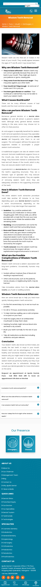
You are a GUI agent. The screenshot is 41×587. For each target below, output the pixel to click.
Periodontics (7, 553)
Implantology (8, 539)
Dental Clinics (8, 498)
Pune (11, 24)
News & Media (8, 489)
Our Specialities (8, 509)
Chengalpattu (12, 449)
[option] (12, 444)
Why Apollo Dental (9, 486)
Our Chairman (8, 472)
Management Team (10, 475)
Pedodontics (7, 550)
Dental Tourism (8, 512)
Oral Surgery (27, 24)
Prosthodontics (8, 557)
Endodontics (7, 532)
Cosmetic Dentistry (10, 529)
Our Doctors (7, 505)
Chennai (28, 449)
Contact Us (7, 482)
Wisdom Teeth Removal (11, 26)
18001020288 (12, 574)
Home (4, 24)
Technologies (8, 519)
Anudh (17, 24)
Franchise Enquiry (9, 502)
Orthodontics (8, 546)
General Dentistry (9, 536)
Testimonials (7, 516)
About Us (6, 468)
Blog (4, 479)
